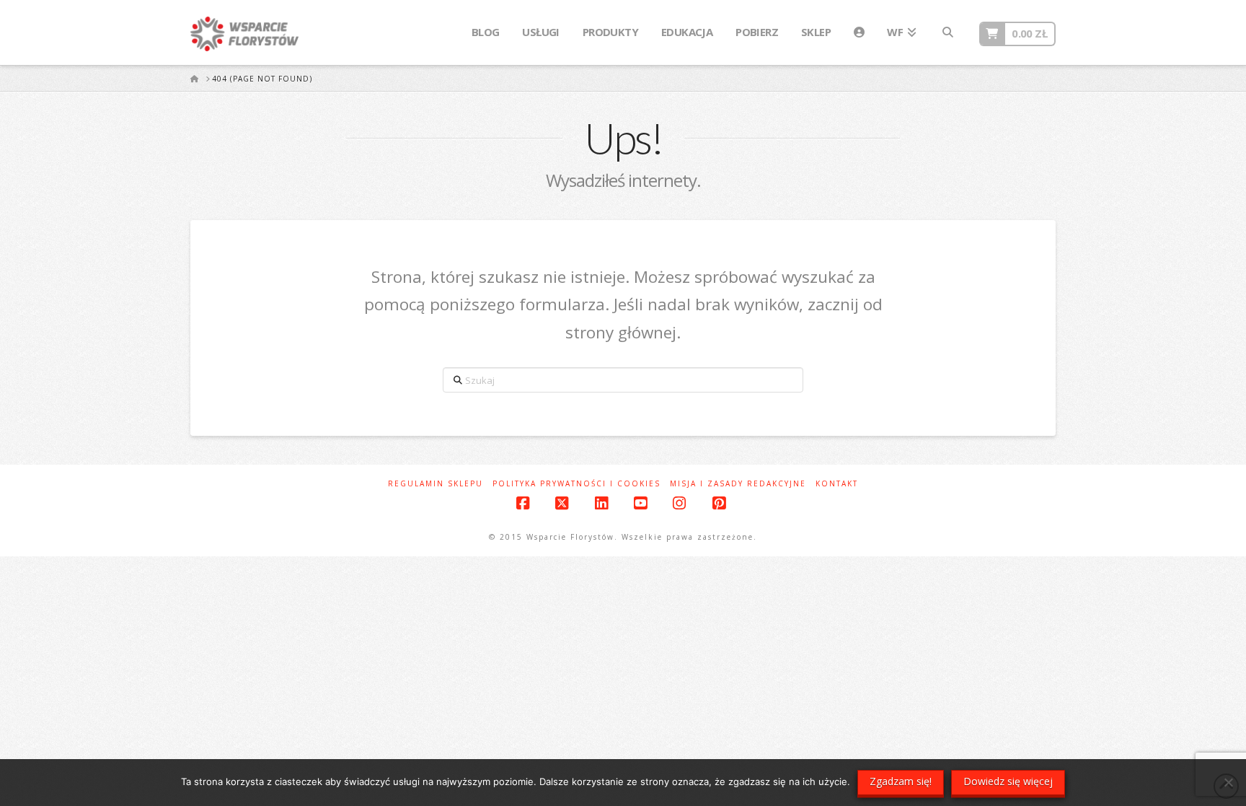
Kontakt (837, 484)
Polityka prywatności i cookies (576, 484)
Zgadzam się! (901, 781)
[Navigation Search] (947, 32)
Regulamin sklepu (435, 484)
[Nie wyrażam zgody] (1228, 782)
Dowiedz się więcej (1008, 781)
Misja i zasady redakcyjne (738, 484)
